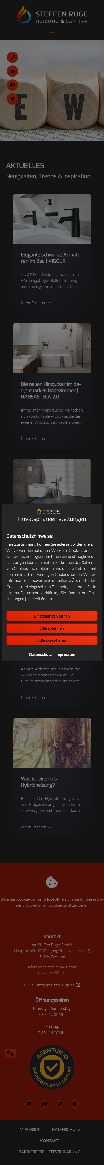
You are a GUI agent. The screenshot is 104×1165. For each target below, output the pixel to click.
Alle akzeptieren (52, 640)
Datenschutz (40, 654)
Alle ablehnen (52, 628)
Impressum (65, 654)
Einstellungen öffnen (52, 615)
